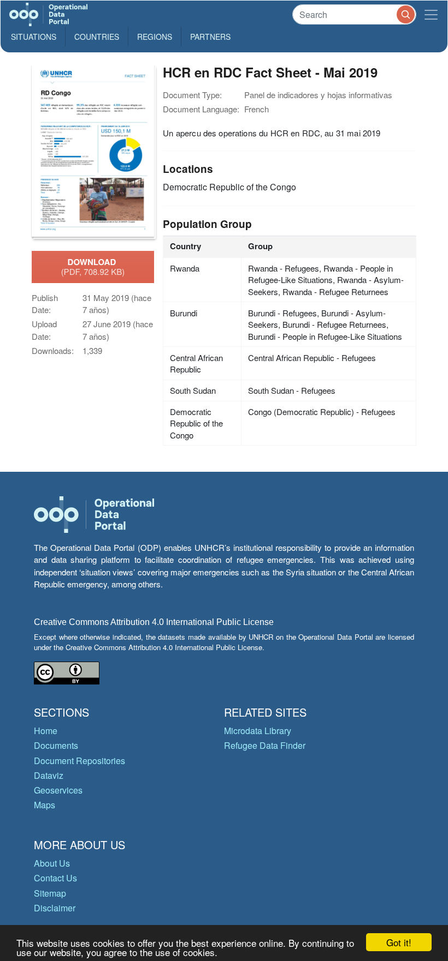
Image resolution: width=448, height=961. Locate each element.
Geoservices (58, 790)
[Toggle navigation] (431, 14)
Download (93, 267)
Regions (154, 36)
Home (45, 730)
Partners (210, 36)
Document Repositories (79, 760)
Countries (96, 36)
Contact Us (55, 878)
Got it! (398, 942)
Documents (56, 745)
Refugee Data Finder (264, 745)
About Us (52, 863)
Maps (44, 804)
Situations (33, 36)
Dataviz (48, 775)
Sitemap (50, 893)
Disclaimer (54, 908)
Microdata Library (257, 730)
